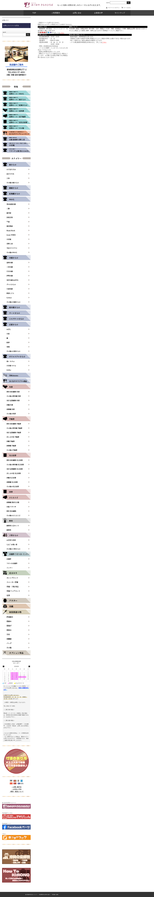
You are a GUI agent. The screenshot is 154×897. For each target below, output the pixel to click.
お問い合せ (77, 13)
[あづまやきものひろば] (39, 8)
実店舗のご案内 (55, 894)
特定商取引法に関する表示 (44, 894)
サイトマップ (120, 13)
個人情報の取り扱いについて (31, 894)
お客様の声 (98, 13)
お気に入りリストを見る (11, 25)
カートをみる (127, 7)
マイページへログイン (114, 7)
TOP (34, 13)
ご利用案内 (55, 13)
